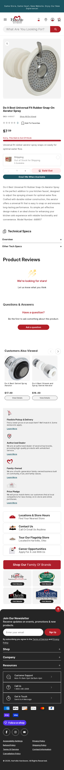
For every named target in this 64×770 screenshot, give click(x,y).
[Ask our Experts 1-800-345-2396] (38, 19)
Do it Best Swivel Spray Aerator (16, 384)
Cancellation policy (12, 753)
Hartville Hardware (19, 761)
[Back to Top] (58, 609)
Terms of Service (40, 639)
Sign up (52, 632)
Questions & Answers (18, 304)
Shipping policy (39, 745)
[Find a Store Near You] (46, 19)
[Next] (58, 351)
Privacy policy (38, 741)
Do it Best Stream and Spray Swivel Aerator (42, 384)
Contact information (41, 749)
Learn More (12, 429)
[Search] (55, 29)
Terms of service (11, 749)
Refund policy (9, 745)
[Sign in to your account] (52, 19)
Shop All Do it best (28, 116)
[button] (5, 19)
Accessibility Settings (13, 741)
